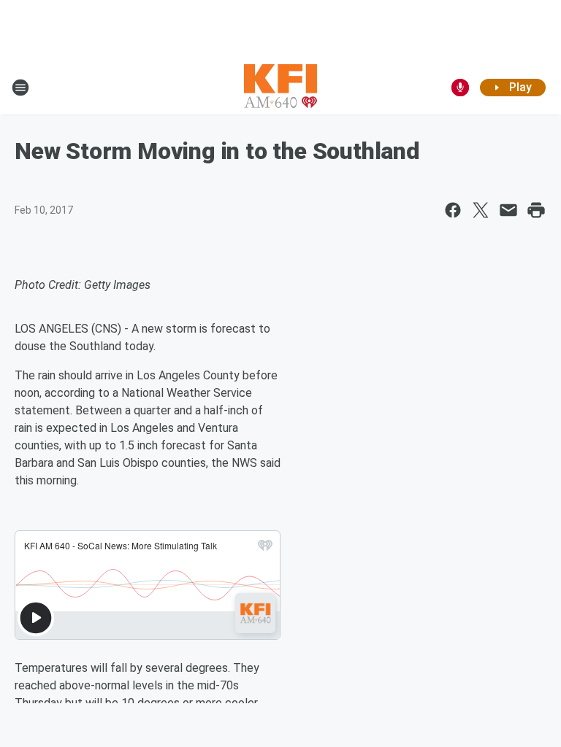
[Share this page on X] (480, 210)
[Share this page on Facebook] (453, 210)
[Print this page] (536, 210)
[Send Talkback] (460, 87)
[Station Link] (280, 87)
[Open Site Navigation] (20, 87)
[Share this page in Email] (508, 210)
